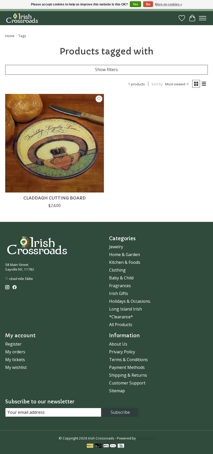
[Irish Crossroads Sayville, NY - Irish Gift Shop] (22, 18)
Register (13, 344)
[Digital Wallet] (109, 446)
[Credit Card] (121, 446)
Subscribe (120, 412)
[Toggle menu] (202, 18)
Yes (135, 4)
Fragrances (120, 285)
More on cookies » (168, 4)
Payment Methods (127, 367)
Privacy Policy (122, 352)
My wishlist (16, 367)
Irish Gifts (118, 293)
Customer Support (127, 383)
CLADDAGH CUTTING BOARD (54, 198)
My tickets (15, 359)
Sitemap (117, 391)
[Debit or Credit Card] (98, 446)
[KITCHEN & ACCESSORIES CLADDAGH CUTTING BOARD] (54, 143)
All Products (120, 324)
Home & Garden (124, 254)
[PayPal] (90, 446)
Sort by (157, 84)
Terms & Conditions (128, 359)
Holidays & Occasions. (130, 301)
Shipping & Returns (128, 375)
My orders (15, 352)
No (148, 4)
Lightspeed (146, 438)
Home (10, 35)
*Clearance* (121, 317)
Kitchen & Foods (124, 262)
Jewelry (116, 247)
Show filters (106, 69)
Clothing (117, 270)
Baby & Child (121, 278)
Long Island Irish (125, 309)
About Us (118, 344)
